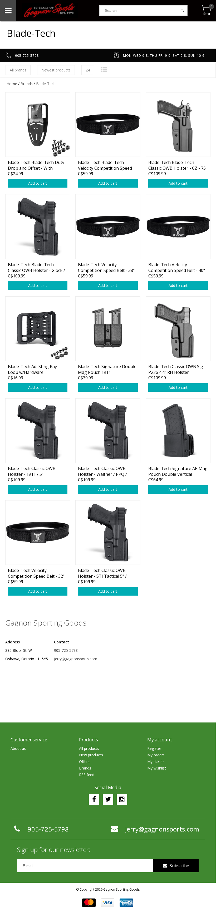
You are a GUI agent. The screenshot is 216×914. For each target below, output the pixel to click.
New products (91, 754)
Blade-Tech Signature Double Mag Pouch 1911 (107, 369)
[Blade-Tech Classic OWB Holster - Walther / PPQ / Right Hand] (107, 430)
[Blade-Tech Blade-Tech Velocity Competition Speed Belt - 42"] (107, 124)
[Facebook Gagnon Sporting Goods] (94, 799)
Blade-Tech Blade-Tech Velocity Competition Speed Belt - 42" (105, 165)
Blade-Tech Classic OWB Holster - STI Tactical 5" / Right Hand (102, 573)
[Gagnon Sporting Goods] (57, 10)
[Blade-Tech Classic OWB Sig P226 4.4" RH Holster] (178, 328)
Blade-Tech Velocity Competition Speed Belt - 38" (106, 267)
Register (154, 748)
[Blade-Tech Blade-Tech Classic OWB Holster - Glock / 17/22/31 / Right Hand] (37, 226)
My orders (156, 754)
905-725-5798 (66, 650)
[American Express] (126, 902)
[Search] (182, 10)
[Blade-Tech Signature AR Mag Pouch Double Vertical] (178, 430)
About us (18, 748)
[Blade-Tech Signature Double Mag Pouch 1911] (107, 328)
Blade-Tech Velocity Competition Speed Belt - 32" (36, 573)
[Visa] (107, 902)
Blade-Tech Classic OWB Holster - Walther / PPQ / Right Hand (102, 471)
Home (12, 83)
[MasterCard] (89, 902)
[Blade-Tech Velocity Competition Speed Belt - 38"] (107, 226)
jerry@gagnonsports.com (75, 658)
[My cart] (206, 10)
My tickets (156, 761)
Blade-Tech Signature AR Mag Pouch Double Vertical (178, 471)
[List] (104, 69)
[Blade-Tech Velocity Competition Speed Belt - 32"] (37, 532)
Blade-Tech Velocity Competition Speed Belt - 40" (176, 267)
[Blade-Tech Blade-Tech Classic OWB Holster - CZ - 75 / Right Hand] (178, 124)
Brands (27, 83)
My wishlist (156, 768)
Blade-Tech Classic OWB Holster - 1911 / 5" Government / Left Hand (32, 471)
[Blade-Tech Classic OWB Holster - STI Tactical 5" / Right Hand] (107, 532)
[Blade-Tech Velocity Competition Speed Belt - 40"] (178, 226)
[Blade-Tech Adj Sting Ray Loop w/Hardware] (37, 328)
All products (89, 748)
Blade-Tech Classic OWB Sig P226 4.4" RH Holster (175, 369)
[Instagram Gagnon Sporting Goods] (122, 799)
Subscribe (179, 866)
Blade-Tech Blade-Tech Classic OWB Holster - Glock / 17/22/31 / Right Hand (36, 267)
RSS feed (86, 774)
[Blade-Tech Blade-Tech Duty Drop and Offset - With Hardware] (37, 124)
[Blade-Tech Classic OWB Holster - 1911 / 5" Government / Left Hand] (37, 430)
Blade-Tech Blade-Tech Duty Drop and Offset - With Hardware (36, 165)
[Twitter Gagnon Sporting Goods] (108, 799)
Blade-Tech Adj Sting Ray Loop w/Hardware (32, 369)
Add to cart (37, 183)
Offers (84, 761)
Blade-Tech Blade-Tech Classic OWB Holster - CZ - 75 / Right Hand (177, 165)
